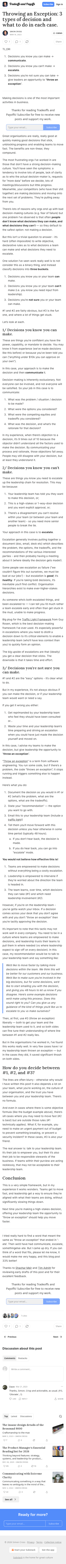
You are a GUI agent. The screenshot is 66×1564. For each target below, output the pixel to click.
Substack (17, 1557)
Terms (39, 1542)
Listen (59, 33)
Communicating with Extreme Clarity (22, 1475)
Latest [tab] (14, 1416)
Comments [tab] (9, 1358)
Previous (12, 1336)
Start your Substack (24, 1549)
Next (55, 1336)
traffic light (14, 819)
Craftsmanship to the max (16, 1432)
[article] (33, 1432)
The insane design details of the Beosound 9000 (23, 1426)
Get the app (48, 1549)
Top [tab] (6, 1416)
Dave (12, 1386)
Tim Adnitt (44, 1267)
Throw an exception (15, 761)
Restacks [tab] (22, 1358)
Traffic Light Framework (36, 619)
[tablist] (15, 1358)
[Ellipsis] (62, 1386)
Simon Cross (16, 31)
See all (8, 1499)
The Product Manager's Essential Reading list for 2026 (23, 1449)
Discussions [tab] (26, 1416)
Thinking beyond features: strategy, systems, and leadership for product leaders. (21, 1457)
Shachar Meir (24, 1267)
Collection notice (52, 1542)
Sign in (59, 4)
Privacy (30, 1542)
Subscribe (48, 4)
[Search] (60, 1416)
